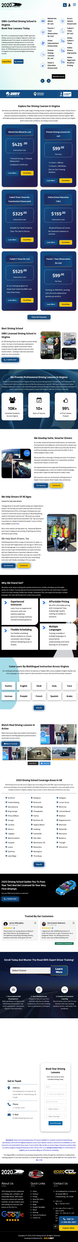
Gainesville (37, 833)
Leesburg (36, 829)
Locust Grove (64, 802)
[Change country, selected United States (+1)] (46, 1094)
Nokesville (63, 829)
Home (35, 1191)
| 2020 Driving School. (38, 1235)
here (17, 523)
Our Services (41, 485)
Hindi (39, 686)
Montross (62, 806)
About (35, 1209)
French (39, 696)
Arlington (37, 798)
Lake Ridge (12, 856)
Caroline (11, 824)
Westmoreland (13, 838)
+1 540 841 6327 (65, 5)
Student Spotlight (39, 1207)
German (8, 696)
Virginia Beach (38, 824)
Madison (62, 815)
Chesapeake (38, 811)
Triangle (62, 842)
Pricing (35, 1196)
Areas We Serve (38, 1199)
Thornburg (37, 856)
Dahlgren (62, 798)
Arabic (70, 696)
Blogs (35, 1204)
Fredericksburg (13, 802)
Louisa (10, 847)
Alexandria (37, 847)
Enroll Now (27, 173)
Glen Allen (37, 838)
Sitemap (35, 1212)
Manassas (63, 833)
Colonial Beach (64, 811)
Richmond (37, 802)
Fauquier (11, 842)
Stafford (11, 798)
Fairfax (36, 815)
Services (35, 1193)
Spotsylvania (13, 806)
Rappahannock (65, 820)
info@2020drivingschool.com (23, 1118)
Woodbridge (38, 806)
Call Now (19, 61)
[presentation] (43, 81)
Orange (11, 820)
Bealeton (62, 838)
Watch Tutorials (11, 743)
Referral (35, 1201)
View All (39, 707)
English (23, 686)
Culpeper (11, 833)
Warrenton (63, 847)
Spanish (54, 696)
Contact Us (56, 485)
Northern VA (38, 820)
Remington (37, 851)
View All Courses (39, 317)
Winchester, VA (39, 842)
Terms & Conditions (39, 1215)
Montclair (62, 824)
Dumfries (11, 851)
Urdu (54, 686)
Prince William (13, 815)
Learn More (12, 173)
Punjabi (23, 696)
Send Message (55, 1123)
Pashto (8, 686)
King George (12, 811)
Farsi (69, 686)
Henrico (11, 829)
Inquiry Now (6, 61)
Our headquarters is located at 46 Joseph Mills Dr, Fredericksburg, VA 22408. (66, 1194)
